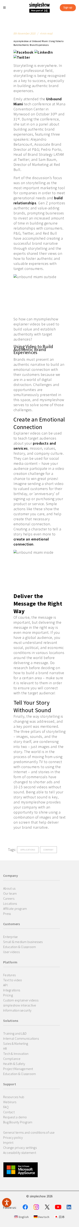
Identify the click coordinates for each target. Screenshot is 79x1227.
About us (9, 888)
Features (9, 975)
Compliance (12, 1059)
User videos (11, 952)
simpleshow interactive (19, 1005)
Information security (17, 1010)
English (23, 1217)
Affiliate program (15, 908)
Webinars (9, 1102)
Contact (9, 1112)
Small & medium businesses (23, 942)
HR (5, 1048)
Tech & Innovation (15, 1053)
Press (7, 913)
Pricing (8, 995)
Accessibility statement (19, 1152)
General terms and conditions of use (29, 1132)
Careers (8, 898)
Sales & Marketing (15, 1043)
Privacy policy (13, 1137)
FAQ (6, 1107)
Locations (10, 903)
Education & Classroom (19, 947)
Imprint (8, 1142)
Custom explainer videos (20, 1000)
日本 (61, 1217)
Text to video (12, 980)
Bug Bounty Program (17, 1122)
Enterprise (10, 937)
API (5, 985)
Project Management (18, 1069)
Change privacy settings (20, 1147)
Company (48, 849)
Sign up (67, 7)
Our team (10, 893)
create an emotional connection (31, 542)
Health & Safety (14, 1064)
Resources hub (13, 1097)
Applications (27, 849)
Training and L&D (15, 1033)
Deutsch (43, 1217)
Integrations (11, 990)
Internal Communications (21, 1038)
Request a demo (15, 1117)
